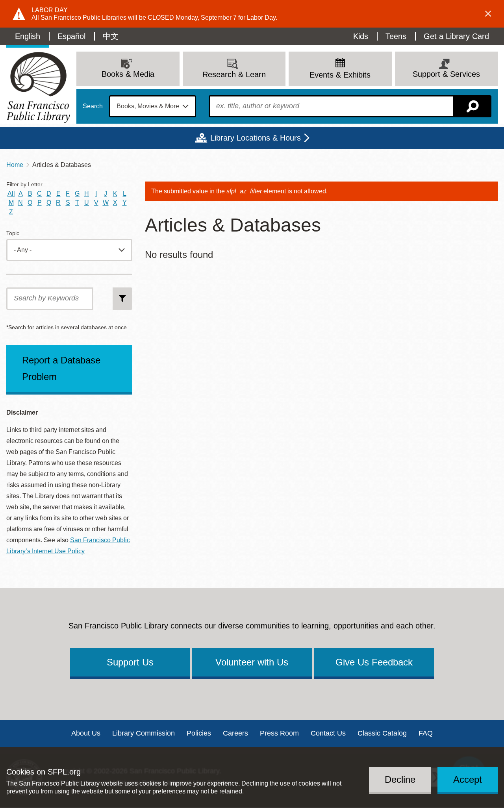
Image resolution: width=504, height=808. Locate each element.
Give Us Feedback (374, 662)
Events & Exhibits (340, 74)
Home (14, 164)
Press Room (279, 733)
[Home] (38, 87)
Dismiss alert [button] (488, 14)
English (27, 36)
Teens (395, 36)
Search (93, 106)
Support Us (130, 662)
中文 (111, 36)
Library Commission (143, 733)
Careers (235, 733)
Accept (467, 779)
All (11, 193)
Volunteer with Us (251, 662)
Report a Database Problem (61, 368)
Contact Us (328, 733)
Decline (400, 779)
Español (71, 36)
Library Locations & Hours (255, 137)
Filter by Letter (24, 184)
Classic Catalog (382, 733)
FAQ (426, 733)
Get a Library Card (456, 36)
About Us (85, 733)
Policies (199, 733)
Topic (12, 233)
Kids (360, 36)
